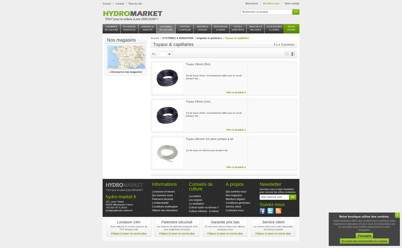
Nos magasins (121, 40)
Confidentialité (160, 202)
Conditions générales (238, 202)
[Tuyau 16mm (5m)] (168, 78)
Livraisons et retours (163, 191)
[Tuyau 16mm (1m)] (168, 116)
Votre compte (292, 3)
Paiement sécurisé (162, 199)
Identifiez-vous (271, 3)
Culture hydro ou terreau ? (204, 207)
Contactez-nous (235, 210)
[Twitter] (270, 211)
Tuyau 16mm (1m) (198, 101)
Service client (233, 206)
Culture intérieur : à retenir (204, 211)
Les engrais (195, 200)
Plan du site (135, 3)
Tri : (154, 54)
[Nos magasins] (125, 57)
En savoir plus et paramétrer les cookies (364, 241)
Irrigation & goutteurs (209, 38)
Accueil (107, 3)
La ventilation (196, 203)
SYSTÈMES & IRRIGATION (177, 38)
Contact (119, 3)
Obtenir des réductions (165, 210)
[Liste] (293, 54)
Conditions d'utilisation (165, 206)
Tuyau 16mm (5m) (198, 64)
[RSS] (278, 211)
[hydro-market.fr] (132, 14)
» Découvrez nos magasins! (125, 72)
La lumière (195, 196)
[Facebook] (262, 211)
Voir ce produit (235, 92)
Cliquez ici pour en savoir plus (129, 233)
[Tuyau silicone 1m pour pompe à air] (168, 153)
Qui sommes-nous (162, 195)
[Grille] (287, 54)
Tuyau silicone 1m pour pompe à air (209, 138)
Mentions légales (235, 199)
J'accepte (364, 235)
